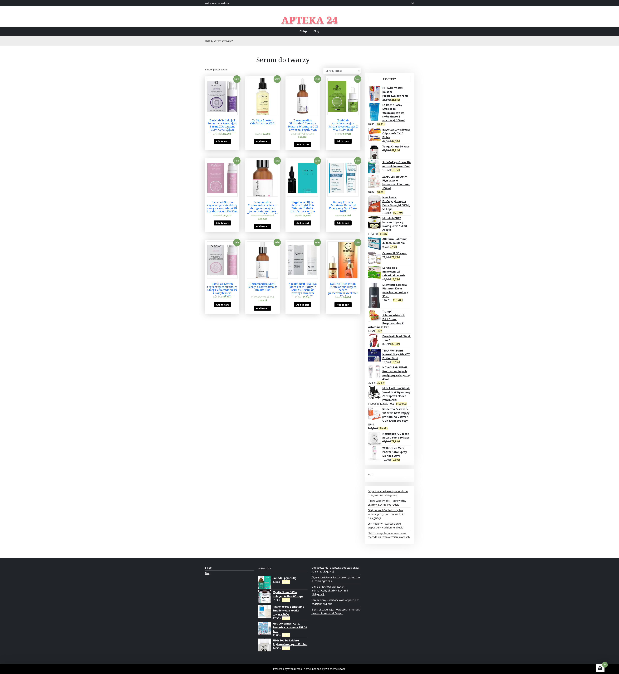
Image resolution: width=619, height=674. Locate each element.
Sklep (303, 31)
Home (208, 40)
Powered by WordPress (287, 669)
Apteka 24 (309, 19)
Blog (316, 31)
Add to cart (222, 141)
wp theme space (335, 669)
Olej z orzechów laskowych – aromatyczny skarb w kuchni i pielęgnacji (386, 514)
